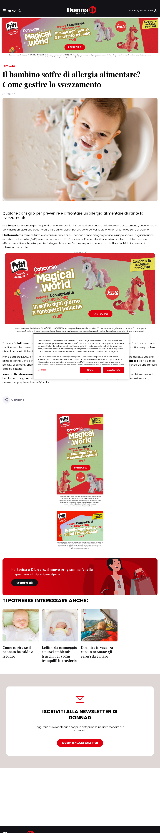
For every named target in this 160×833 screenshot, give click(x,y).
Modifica (42, 370)
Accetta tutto (113, 370)
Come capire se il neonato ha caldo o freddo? (17, 651)
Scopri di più (24, 583)
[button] (9, 11)
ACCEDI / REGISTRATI (141, 10)
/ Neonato (8, 66)
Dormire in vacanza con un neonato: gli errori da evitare (97, 651)
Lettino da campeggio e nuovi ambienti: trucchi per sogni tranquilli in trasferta (59, 654)
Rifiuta (90, 370)
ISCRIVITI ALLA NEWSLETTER (80, 743)
